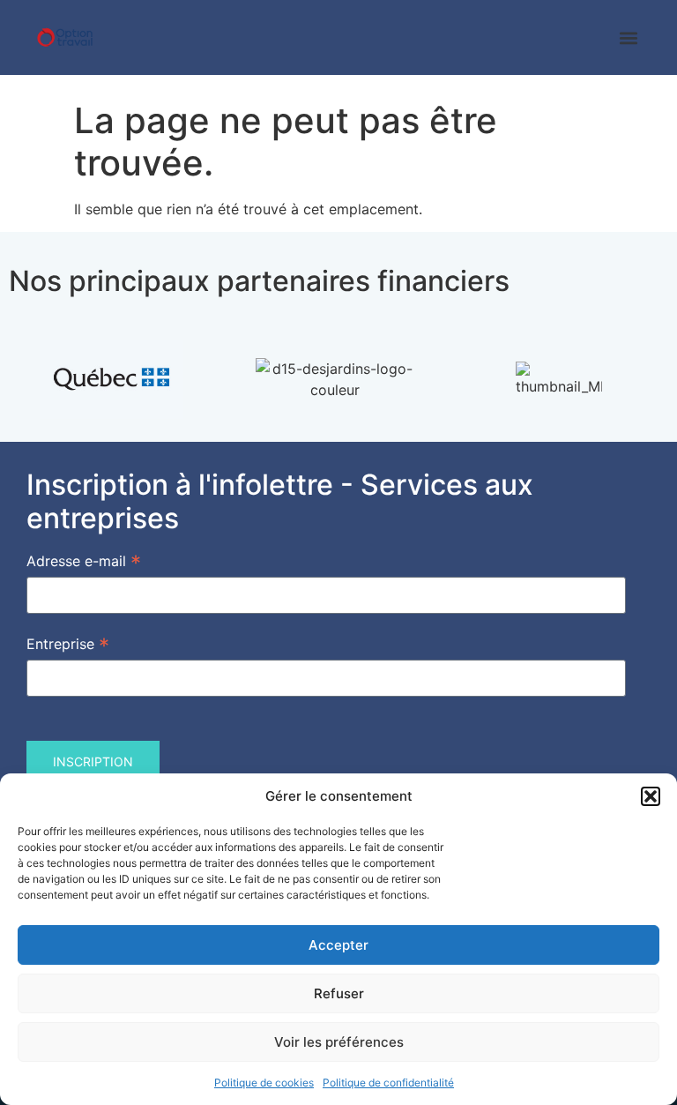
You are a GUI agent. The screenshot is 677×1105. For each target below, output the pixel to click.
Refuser (339, 993)
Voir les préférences (339, 1042)
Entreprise (67, 643)
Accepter (338, 945)
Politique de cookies (264, 1082)
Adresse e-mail (83, 560)
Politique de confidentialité (388, 1082)
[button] (650, 796)
